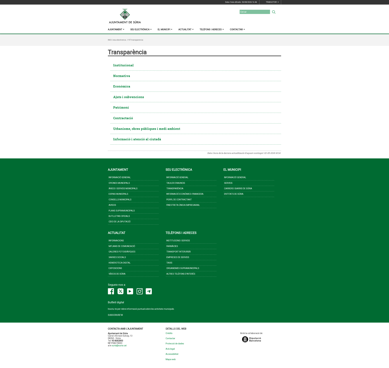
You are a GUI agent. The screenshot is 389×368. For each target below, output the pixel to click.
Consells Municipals (120, 199)
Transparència (174, 188)
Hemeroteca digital (120, 263)
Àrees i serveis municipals (123, 188)
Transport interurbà (178, 251)
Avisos (112, 205)
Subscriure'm (115, 315)
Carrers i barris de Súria (238, 188)
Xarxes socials (117, 257)
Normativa (121, 76)
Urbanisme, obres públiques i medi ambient (146, 129)
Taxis (169, 263)
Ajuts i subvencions (128, 97)
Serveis (228, 183)
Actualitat (184, 29)
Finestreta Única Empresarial (183, 205)
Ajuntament (115, 29)
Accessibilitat (172, 354)
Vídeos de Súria (117, 274)
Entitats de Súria (233, 194)
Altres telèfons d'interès (180, 274)
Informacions (116, 240)
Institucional (123, 65)
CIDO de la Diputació (120, 221)
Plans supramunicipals (122, 210)
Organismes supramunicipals (182, 268)
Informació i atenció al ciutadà (137, 139)
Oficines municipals (119, 183)
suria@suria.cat (119, 345)
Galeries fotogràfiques (122, 251)
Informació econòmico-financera (184, 194)
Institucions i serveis (178, 240)
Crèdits (169, 333)
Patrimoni (121, 107)
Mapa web (171, 359)
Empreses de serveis (177, 257)
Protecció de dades (175, 343)
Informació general (120, 177)
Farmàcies (172, 246)
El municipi (164, 29)
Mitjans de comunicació (122, 246)
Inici (110, 40)
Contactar (236, 29)
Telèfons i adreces (211, 29)
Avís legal (170, 349)
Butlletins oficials (119, 216)
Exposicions (115, 268)
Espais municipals (118, 194)
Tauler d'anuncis (175, 183)
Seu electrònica (140, 29)
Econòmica (121, 86)
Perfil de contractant (179, 199)
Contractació (123, 118)
